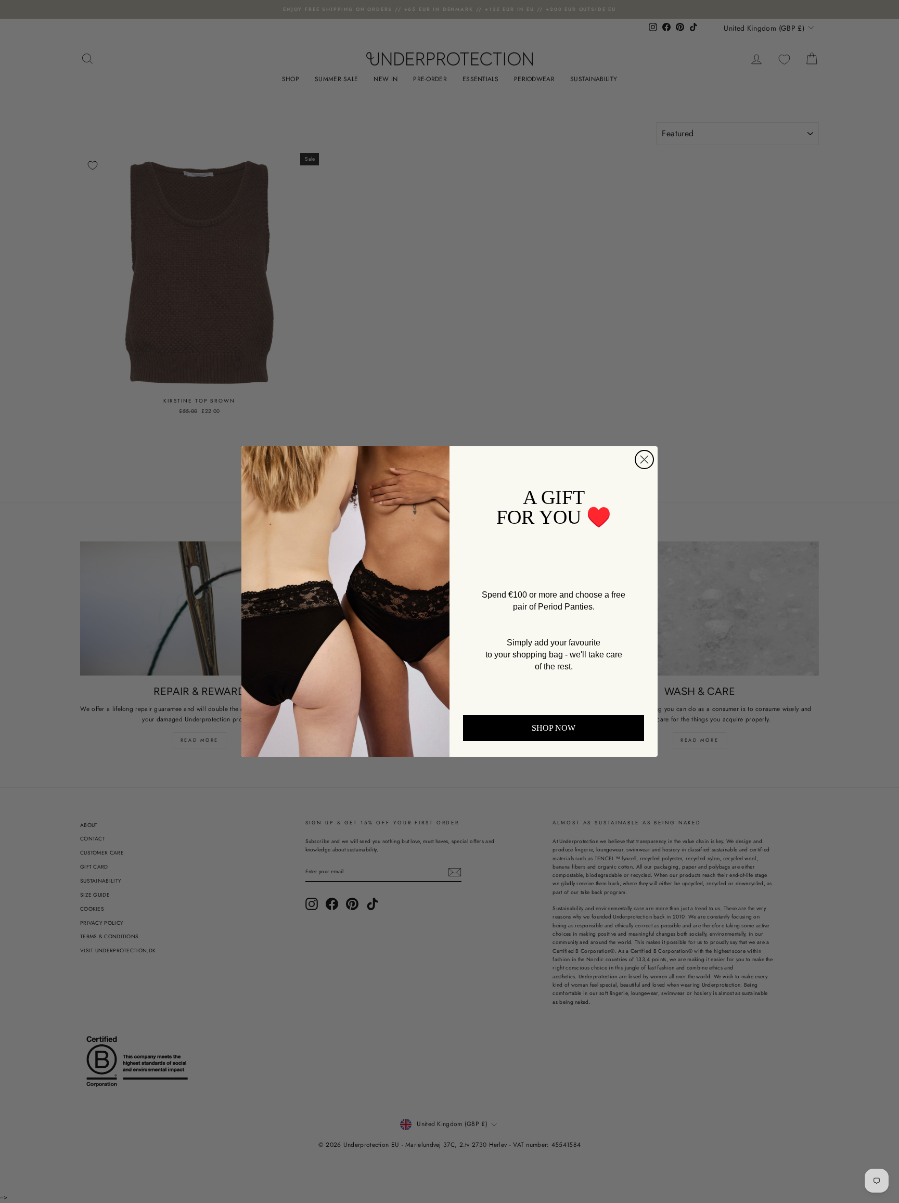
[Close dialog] (644, 459)
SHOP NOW (553, 727)
